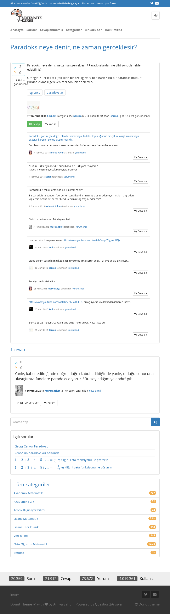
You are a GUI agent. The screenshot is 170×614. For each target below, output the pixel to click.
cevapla (142, 157)
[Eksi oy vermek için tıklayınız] (15, 72)
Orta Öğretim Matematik (31, 544)
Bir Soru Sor (93, 30)
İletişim (14, 595)
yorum (52, 124)
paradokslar (55, 92)
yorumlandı (80, 152)
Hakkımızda (113, 30)
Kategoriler (74, 30)
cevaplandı (95, 390)
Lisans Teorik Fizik (26, 527)
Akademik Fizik (24, 502)
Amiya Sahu (62, 604)
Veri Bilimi (21, 536)
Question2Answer (109, 604)
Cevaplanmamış (51, 30)
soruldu (114, 116)
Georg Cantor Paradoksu (32, 446)
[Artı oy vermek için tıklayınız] (15, 68)
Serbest (51, 116)
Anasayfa (16, 30)
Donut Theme (21, 604)
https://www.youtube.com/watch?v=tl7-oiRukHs (56, 302)
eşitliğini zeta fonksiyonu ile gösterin (61, 460)
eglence (34, 92)
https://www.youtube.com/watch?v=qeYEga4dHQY (91, 240)
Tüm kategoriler (32, 484)
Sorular (32, 30)
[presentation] (36, 460)
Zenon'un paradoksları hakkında (37, 453)
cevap (36, 124)
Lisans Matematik (26, 519)
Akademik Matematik (28, 493)
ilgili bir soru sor (29, 402)
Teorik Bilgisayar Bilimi (29, 510)
